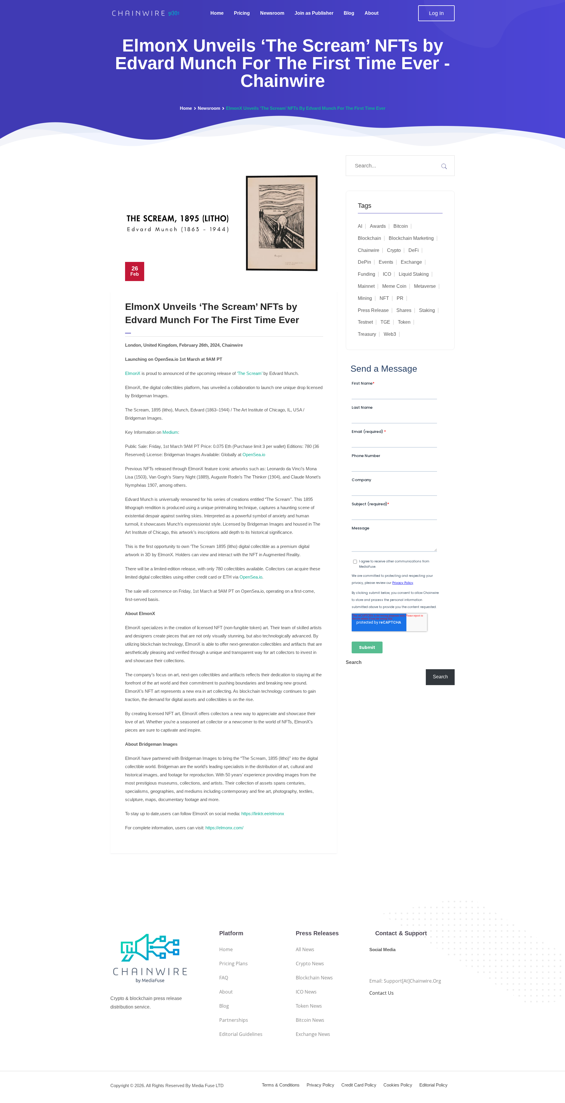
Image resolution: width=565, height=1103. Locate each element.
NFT (384, 298)
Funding (366, 274)
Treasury (367, 334)
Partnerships (233, 1020)
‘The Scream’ (249, 373)
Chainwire (368, 250)
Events (386, 262)
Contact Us (381, 993)
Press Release (373, 310)
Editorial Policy (433, 1084)
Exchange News (313, 1034)
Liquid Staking (414, 274)
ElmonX (132, 373)
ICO (387, 274)
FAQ (223, 977)
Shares (403, 310)
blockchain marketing (411, 238)
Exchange (411, 262)
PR (400, 298)
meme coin (394, 286)
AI (360, 226)
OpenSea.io (253, 454)
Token (404, 322)
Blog (349, 13)
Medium (170, 432)
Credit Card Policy (358, 1084)
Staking (427, 310)
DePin (364, 262)
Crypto (394, 250)
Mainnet (366, 286)
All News (305, 949)
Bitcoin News (310, 1020)
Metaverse (425, 286)
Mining (365, 298)
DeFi (413, 250)
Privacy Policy (320, 1084)
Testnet (365, 322)
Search (354, 662)
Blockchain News (314, 977)
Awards (378, 226)
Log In (436, 13)
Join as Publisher (314, 13)
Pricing (242, 13)
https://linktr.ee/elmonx (262, 813)
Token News (309, 1006)
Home (217, 13)
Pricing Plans (233, 963)
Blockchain (369, 238)
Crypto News (310, 963)
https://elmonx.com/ (224, 827)
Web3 (390, 334)
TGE (385, 322)
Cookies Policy (397, 1084)
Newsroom (272, 13)
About (371, 13)
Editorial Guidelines (240, 1034)
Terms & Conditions (281, 1084)
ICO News (306, 992)
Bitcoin (400, 226)
